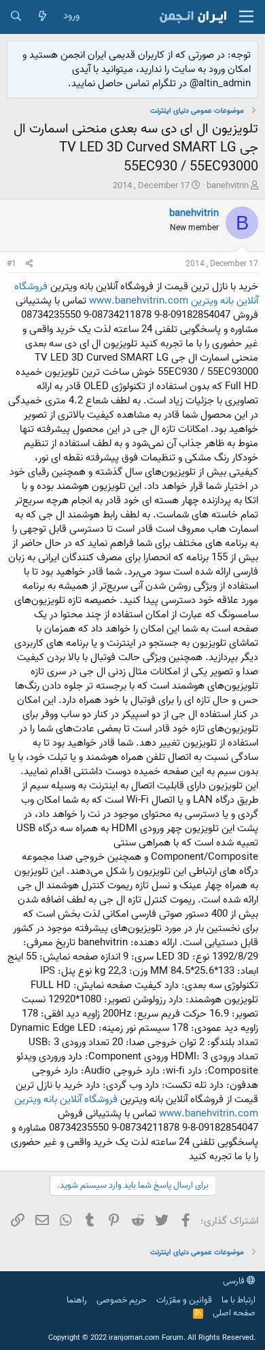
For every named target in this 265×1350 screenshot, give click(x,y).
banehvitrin (228, 186)
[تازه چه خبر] (42, 16)
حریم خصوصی (121, 1300)
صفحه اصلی (234, 1313)
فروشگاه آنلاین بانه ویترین (66, 1099)
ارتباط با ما (238, 1300)
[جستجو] (16, 16)
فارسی (235, 1281)
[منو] (246, 17)
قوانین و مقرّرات (184, 1300)
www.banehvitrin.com (138, 301)
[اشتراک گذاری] (29, 264)
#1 (11, 263)
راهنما (77, 1300)
